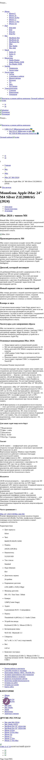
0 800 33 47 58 (18, 129)
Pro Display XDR (15, 64)
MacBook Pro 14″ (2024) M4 (15, 726)
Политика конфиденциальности (17, 681)
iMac (11, 44)
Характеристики (11, 209)
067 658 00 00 (24, 133)
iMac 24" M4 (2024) (12, 177)
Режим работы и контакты (15, 668)
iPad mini (12, 28)
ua (5, 106)
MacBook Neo (14, 38)
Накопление (13, 92)
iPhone (7, 11)
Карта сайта (9, 687)
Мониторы (9, 58)
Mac (6, 36)
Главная (8, 165)
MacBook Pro (14, 42)
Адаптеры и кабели (16, 76)
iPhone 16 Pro (14, 18)
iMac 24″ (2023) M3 (7, 514)
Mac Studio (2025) (11, 724)
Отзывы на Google (12, 685)
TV (10, 82)
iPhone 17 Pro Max (11, 740)
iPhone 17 (12, 20)
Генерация (13, 94)
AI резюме (9, 211)
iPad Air (12, 32)
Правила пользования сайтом (16, 679)
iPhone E (12, 13)
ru (5, 104)
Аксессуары (13, 70)
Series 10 (12, 52)
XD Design (13, 86)
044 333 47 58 (22, 131)
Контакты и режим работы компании (16, 98)
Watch (7, 50)
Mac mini (12, 48)
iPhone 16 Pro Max (11, 732)
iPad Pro (12, 34)
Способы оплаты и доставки (16, 670)
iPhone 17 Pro (14, 22)
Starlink (7, 66)
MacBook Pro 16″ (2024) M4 (15, 728)
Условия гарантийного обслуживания (19, 675)
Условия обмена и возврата (15, 677)
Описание (8, 207)
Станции (12, 90)
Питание (12, 80)
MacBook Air (14, 40)
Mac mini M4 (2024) (12, 722)
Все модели (6, 187)
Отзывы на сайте (11, 683)
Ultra (11, 56)
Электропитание (11, 88)
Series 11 (12, 54)
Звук (11, 84)
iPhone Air (13, 24)
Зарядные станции (12, 714)
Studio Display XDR (16, 62)
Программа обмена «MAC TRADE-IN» (20, 673)
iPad (6, 26)
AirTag (11, 74)
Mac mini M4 (19, 514)
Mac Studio (13, 46)
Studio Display (14, 60)
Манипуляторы (15, 78)
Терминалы (13, 68)
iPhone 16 (12, 16)
